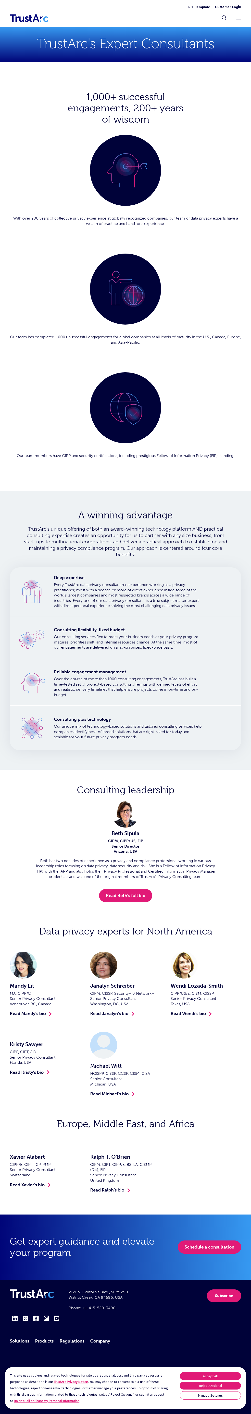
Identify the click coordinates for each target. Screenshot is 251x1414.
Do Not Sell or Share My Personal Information (46, 1401)
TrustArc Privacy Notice (71, 1381)
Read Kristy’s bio (27, 1072)
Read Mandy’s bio (28, 1013)
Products (44, 1341)
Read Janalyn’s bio (109, 1013)
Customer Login (228, 7)
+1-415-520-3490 (98, 1308)
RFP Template (199, 7)
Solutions (19, 1341)
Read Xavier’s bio (27, 1185)
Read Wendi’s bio (188, 1013)
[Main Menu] (238, 18)
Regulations (72, 1341)
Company (100, 1341)
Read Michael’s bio (109, 1094)
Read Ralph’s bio (107, 1190)
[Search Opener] (224, 18)
